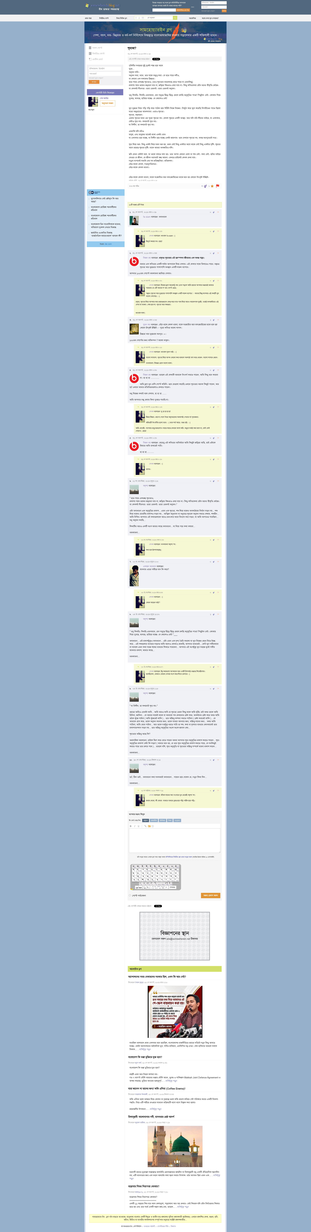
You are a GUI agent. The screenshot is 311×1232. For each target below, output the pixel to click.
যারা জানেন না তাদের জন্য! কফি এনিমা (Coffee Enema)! (156, 1088)
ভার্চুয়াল (145, 820)
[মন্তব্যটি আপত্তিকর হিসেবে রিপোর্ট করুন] (218, 212)
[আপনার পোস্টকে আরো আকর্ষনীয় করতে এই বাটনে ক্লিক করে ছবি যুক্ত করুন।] (149, 826)
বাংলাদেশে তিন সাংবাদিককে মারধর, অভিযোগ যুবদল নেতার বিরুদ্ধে (106, 225)
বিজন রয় (147, 257)
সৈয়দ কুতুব (139, 982)
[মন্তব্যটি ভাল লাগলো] (213, 212)
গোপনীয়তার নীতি (162, 1226)
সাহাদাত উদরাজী (141, 1094)
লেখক (151, 236)
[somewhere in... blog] (102, 7)
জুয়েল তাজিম (140, 1122)
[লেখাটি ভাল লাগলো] (205, 186)
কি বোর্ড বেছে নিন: (135, 820)
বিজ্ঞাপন (173, 1226)
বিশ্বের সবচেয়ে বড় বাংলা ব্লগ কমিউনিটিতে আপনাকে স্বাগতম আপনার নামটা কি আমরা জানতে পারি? (169, 4)
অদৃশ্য (145, 485)
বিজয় (169, 820)
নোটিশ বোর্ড (97, 59)
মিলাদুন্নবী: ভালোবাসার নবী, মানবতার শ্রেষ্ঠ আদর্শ (151, 1116)
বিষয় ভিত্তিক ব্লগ (121, 18)
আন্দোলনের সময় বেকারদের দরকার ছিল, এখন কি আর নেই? (157, 976)
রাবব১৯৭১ (139, 1192)
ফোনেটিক (154, 820)
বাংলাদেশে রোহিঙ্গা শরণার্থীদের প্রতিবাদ (103, 208)
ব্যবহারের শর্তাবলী (149, 1226)
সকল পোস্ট (97, 48)
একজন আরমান (149, 566)
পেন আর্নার (104, 98)
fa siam (147, 216)
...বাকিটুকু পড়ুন (144, 1049)
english (177, 820)
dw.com (108, 244)
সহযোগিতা (192, 18)
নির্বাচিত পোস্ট (103, 18)
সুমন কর (146, 324)
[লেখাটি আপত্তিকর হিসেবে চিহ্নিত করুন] (217, 186)
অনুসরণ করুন (107, 103)
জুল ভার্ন (138, 1063)
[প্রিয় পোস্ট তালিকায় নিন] (212, 186)
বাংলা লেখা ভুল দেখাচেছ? (210, 18)
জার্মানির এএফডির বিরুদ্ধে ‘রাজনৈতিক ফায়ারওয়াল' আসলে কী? (106, 234)
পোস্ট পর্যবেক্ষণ (139, 895)
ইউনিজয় (162, 820)
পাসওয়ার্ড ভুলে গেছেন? (208, 11)
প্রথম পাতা (88, 18)
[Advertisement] (105, 150)
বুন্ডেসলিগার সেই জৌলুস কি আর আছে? (104, 200)
